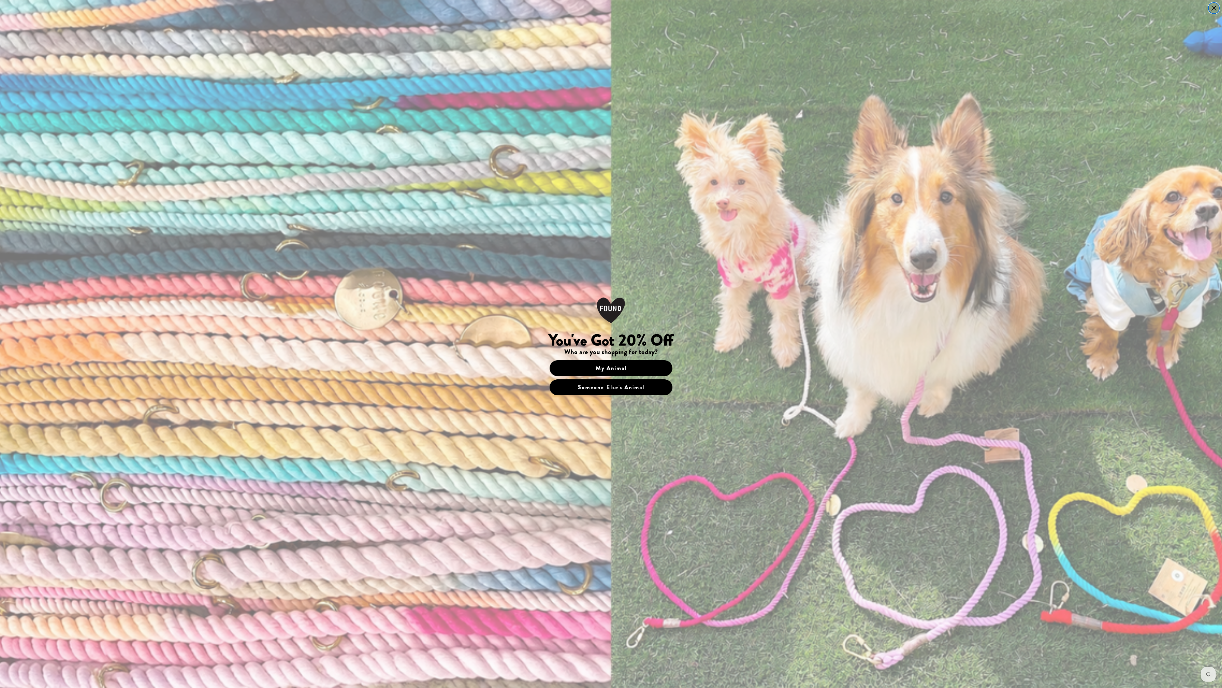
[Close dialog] (1213, 8)
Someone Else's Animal (611, 387)
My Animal (611, 368)
